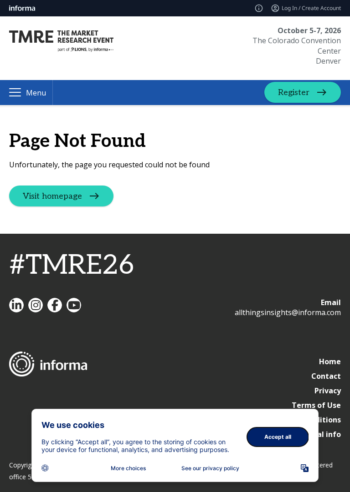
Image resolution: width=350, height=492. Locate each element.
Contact (326, 376)
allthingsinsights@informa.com (288, 312)
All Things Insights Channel (74, 305)
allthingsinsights (35, 305)
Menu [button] (36, 93)
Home (330, 361)
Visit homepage (52, 196)
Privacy (327, 391)
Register (293, 92)
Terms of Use (316, 405)
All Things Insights (16, 305)
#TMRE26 (71, 265)
